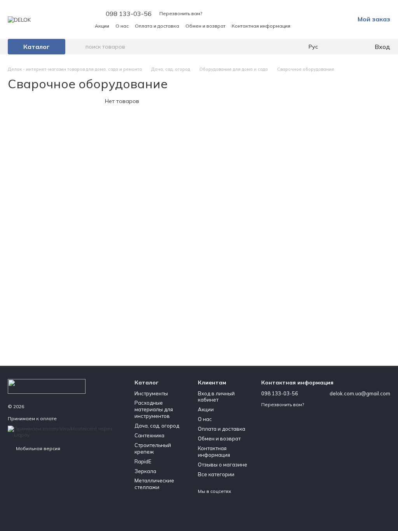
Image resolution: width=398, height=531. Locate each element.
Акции (102, 26)
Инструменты (151, 393)
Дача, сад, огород (156, 426)
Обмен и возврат (205, 26)
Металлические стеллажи (154, 483)
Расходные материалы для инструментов (153, 409)
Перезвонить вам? (180, 13)
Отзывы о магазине (222, 464)
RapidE (142, 461)
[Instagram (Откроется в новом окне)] (311, 26)
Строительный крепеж (152, 448)
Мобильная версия (37, 448)
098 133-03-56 (129, 13)
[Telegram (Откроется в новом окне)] (329, 26)
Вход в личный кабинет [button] (216, 396)
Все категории (216, 474)
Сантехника (149, 435)
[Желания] (352, 47)
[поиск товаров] (79, 46)
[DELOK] (47, 386)
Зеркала (145, 471)
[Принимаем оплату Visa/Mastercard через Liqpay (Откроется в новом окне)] (65, 431)
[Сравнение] (336, 47)
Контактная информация (261, 26)
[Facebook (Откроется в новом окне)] (320, 26)
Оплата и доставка (157, 26)
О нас (122, 26)
